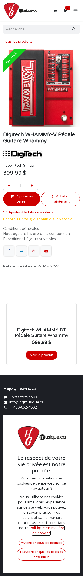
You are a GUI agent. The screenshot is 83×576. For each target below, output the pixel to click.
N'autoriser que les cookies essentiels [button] (41, 554)
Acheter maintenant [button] (60, 199)
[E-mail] (46, 251)
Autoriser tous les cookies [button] (41, 543)
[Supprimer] (9, 185)
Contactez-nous (23, 397)
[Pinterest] (34, 251)
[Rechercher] (73, 29)
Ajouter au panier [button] (24, 199)
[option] (41, 324)
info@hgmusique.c (25, 402)
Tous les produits (17, 41)
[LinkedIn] (21, 251)
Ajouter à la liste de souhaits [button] (31, 212)
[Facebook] (9, 251)
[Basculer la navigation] (75, 10)
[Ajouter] (32, 185)
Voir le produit (41, 355)
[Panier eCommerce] (55, 10)
